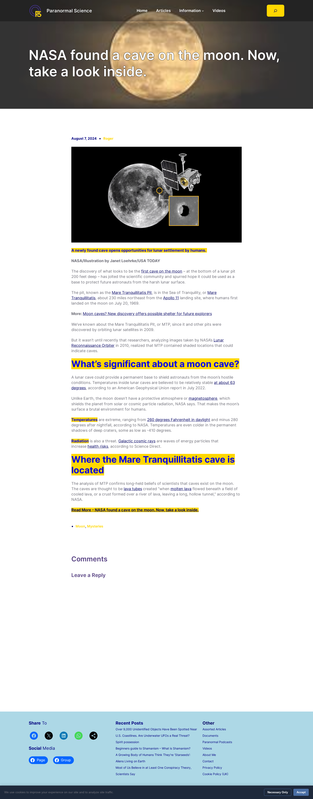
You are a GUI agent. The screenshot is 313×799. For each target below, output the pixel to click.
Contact (208, 761)
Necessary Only (277, 792)
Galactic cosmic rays (136, 441)
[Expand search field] (275, 11)
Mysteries (95, 526)
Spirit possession (127, 742)
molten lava (181, 489)
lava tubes (133, 489)
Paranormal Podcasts (217, 742)
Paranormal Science (69, 10)
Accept (301, 792)
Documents (210, 735)
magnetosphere (203, 398)
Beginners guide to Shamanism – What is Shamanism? (153, 748)
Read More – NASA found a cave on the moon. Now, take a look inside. (135, 510)
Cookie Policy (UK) (215, 774)
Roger (108, 138)
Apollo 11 (171, 298)
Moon (80, 526)
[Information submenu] (203, 11)
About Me (209, 755)
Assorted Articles (214, 729)
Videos (207, 748)
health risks (98, 446)
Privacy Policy (212, 767)
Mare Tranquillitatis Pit (132, 292)
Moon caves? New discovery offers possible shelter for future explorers (147, 313)
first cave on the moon (161, 271)
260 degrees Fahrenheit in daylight (178, 419)
